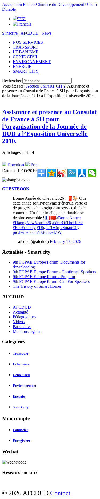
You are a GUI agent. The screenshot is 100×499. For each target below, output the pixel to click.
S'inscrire (10, 33)
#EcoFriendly (24, 227)
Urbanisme (21, 364)
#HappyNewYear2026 (32, 222)
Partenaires (22, 326)
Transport (20, 353)
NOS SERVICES (28, 42)
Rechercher (11, 80)
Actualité (20, 312)
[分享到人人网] (82, 173)
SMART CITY (26, 71)
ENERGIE (22, 66)
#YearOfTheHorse (67, 222)
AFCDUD (30, 33)
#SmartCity (69, 227)
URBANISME (25, 52)
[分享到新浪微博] (61, 173)
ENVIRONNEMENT (32, 61)
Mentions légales (27, 331)
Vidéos (19, 321)
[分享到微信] (92, 173)
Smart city (21, 407)
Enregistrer (21, 441)
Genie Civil (21, 375)
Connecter (20, 430)
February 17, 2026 (65, 241)
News (46, 33)
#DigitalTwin (48, 227)
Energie (19, 396)
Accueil (32, 86)
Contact (60, 493)
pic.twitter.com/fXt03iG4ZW (37, 232)
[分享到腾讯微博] (71, 173)
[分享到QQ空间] (51, 173)
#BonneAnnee (68, 218)
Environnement (24, 386)
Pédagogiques (24, 317)
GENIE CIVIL (25, 56)
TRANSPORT (25, 47)
